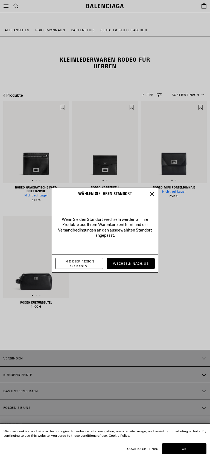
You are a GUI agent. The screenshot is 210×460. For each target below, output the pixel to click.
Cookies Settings (142, 449)
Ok (184, 449)
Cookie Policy (119, 435)
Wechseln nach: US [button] (130, 263)
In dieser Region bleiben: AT (79, 263)
